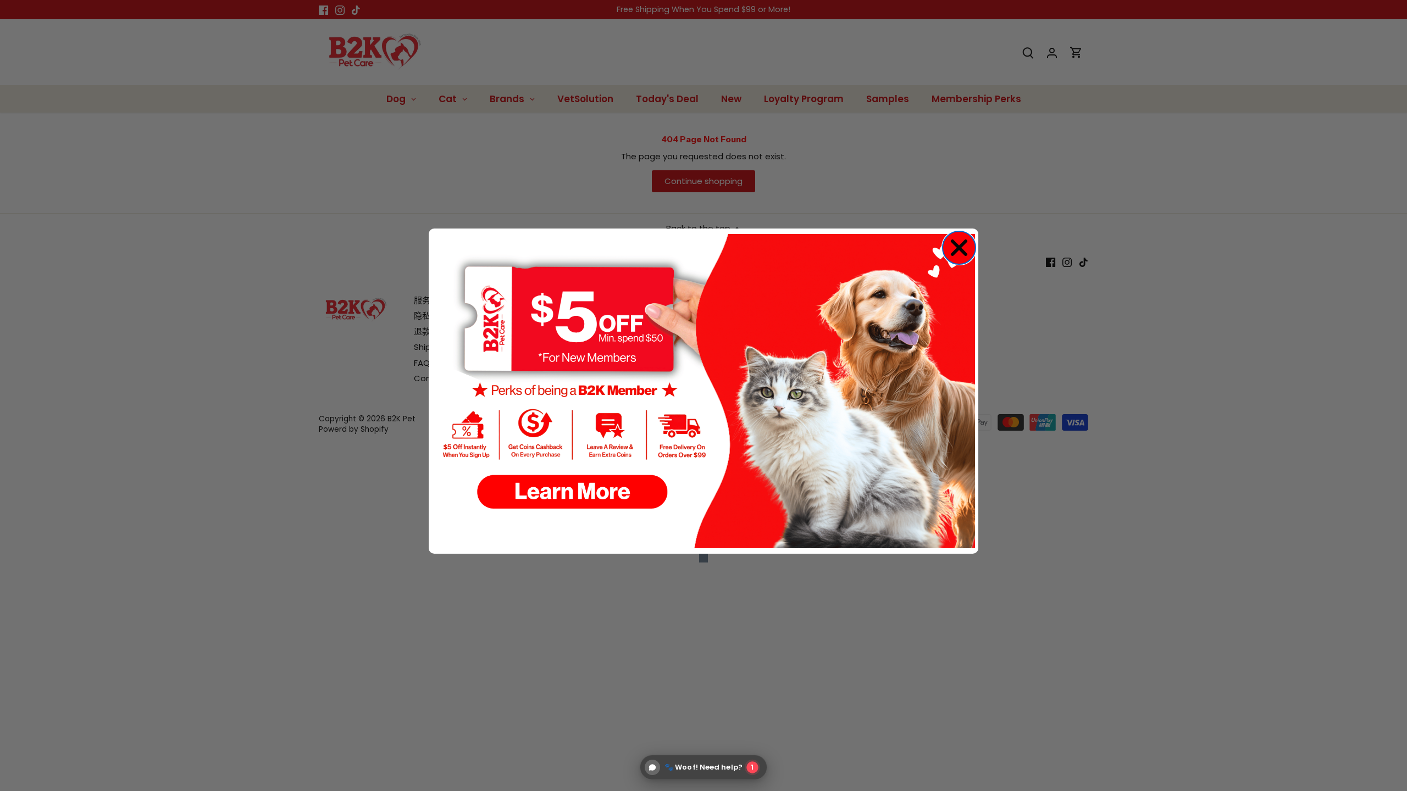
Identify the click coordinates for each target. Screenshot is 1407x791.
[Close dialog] (959, 247)
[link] (703, 391)
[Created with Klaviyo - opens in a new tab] (703, 558)
